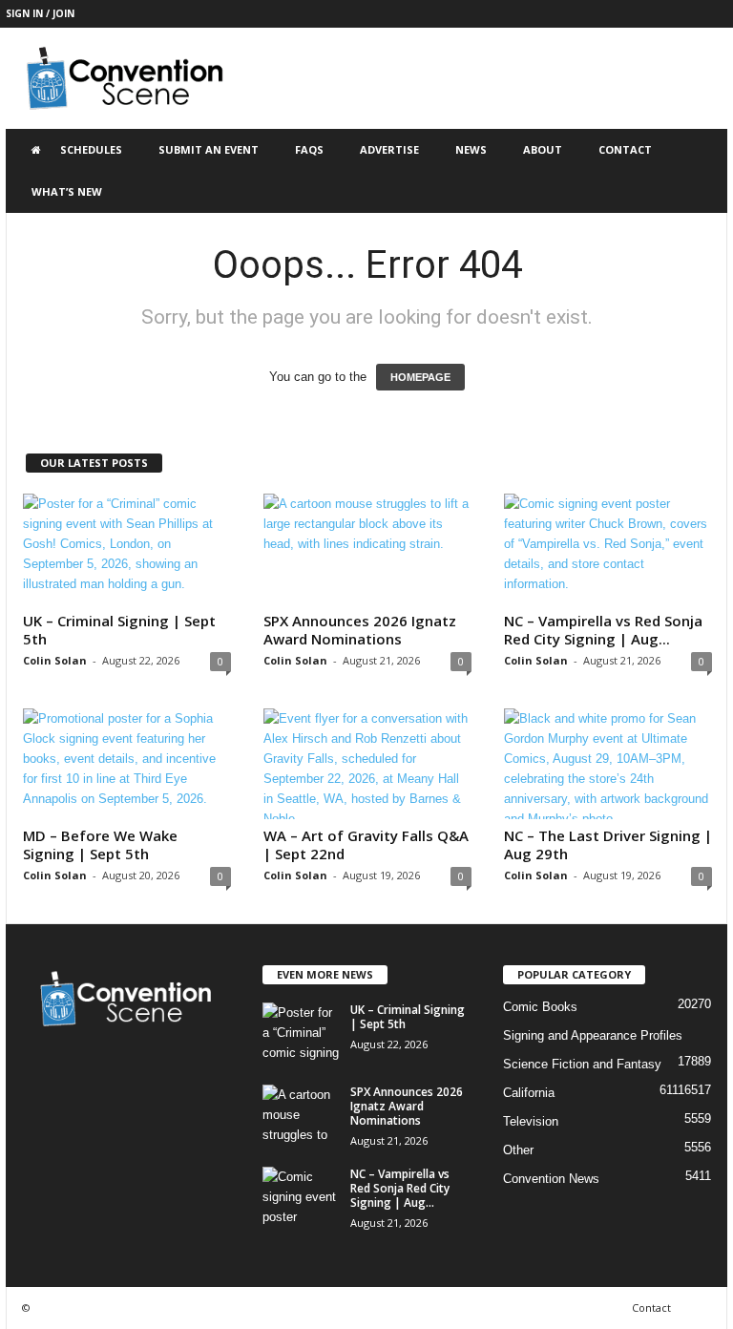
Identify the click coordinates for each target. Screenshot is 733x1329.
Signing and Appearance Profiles (592, 1035)
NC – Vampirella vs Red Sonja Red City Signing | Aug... (603, 629)
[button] (699, 171)
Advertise (389, 149)
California (529, 1093)
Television (530, 1121)
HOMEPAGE (420, 377)
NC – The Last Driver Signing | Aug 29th (608, 844)
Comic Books (540, 1007)
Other (518, 1150)
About (542, 149)
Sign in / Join (40, 13)
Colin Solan (55, 660)
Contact (625, 149)
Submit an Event (208, 149)
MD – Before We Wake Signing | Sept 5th (100, 844)
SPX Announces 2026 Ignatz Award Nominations (359, 629)
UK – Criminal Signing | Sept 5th (119, 629)
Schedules (91, 149)
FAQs (309, 149)
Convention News (551, 1178)
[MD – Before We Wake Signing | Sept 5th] (127, 763)
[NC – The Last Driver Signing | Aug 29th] (608, 763)
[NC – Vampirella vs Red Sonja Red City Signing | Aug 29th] (608, 549)
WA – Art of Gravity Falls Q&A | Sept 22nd (366, 844)
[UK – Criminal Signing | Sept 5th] (127, 549)
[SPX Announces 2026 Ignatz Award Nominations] (367, 549)
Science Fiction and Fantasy (582, 1064)
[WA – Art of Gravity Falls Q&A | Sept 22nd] (367, 763)
